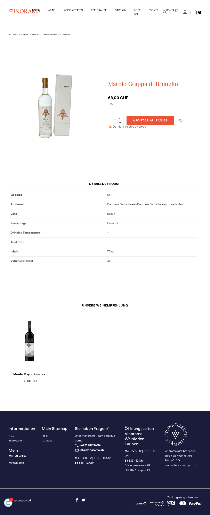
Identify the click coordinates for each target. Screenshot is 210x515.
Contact (47, 441)
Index (45, 436)
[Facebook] (77, 500)
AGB (11, 436)
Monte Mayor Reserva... (30, 374)
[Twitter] (83, 500)
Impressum (15, 441)
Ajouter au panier (150, 121)
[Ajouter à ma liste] (180, 120)
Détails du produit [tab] (105, 184)
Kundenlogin (16, 463)
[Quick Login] (185, 12)
